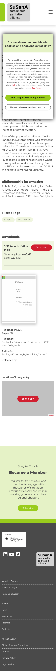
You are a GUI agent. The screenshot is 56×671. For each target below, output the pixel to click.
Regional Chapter (10, 594)
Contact (6, 651)
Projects (6, 629)
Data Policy (36, 88)
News (4, 610)
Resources (7, 616)
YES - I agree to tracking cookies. (27, 97)
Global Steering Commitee (15, 645)
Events (5, 603)
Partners (6, 622)
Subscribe (28, 508)
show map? (28, 398)
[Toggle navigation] (50, 12)
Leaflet (51, 415)
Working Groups (10, 581)
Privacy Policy (9, 658)
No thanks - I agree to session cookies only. (28, 107)
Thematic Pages (10, 587)
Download (41, 247)
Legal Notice (8, 664)
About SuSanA (9, 639)
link (13, 85)
